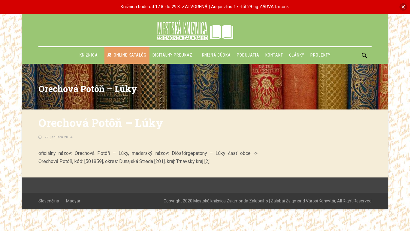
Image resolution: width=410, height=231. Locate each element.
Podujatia (248, 55)
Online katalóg (130, 55)
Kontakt (274, 55)
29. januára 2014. (58, 137)
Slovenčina (48, 201)
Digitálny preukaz (172, 55)
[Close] (403, 7)
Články (296, 55)
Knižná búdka (216, 55)
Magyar (73, 201)
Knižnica (89, 55)
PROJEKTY (320, 55)
